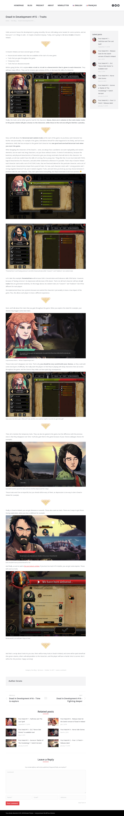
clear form (81, 803)
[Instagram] (118, 5)
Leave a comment (61, 670)
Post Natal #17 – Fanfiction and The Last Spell (30, 720)
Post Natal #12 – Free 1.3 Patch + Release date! (71, 741)
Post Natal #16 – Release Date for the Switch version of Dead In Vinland (72, 720)
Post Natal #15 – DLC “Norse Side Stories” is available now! (29, 731)
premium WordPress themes (46, 813)
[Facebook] (113, 5)
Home (7, 21)
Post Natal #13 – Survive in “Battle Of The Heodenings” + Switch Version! (30, 741)
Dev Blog (13, 21)
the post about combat (31, 566)
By (40, 670)
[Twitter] (116, 5)
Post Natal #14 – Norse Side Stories (72, 729)
